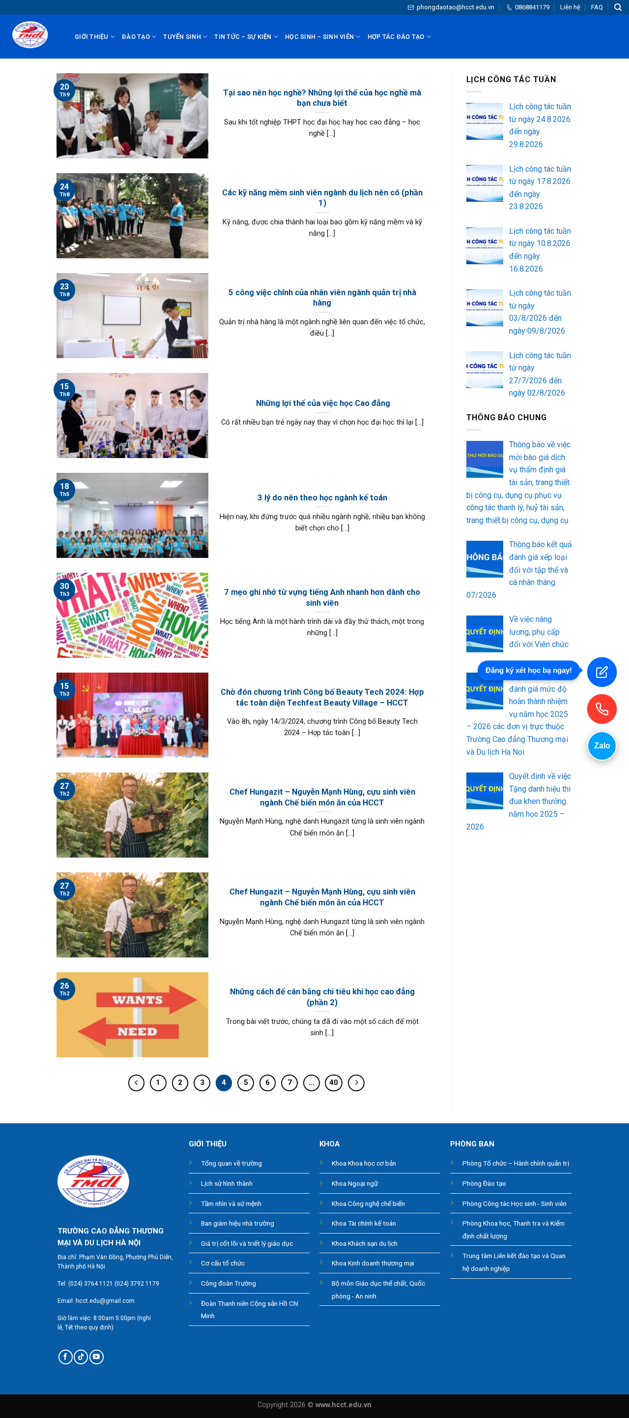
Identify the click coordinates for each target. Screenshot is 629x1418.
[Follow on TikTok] (81, 1357)
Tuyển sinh (182, 36)
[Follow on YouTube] (96, 1357)
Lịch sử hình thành (227, 1183)
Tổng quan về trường (231, 1163)
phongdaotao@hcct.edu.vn (455, 7)
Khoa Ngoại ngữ (355, 1183)
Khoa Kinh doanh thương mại (373, 1263)
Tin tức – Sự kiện (242, 36)
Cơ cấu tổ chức (223, 1263)
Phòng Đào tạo (484, 1183)
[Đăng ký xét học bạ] (602, 672)
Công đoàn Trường (228, 1283)
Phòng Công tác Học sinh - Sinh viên (514, 1203)
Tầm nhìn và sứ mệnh (231, 1203)
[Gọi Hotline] (602, 709)
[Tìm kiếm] (618, 7)
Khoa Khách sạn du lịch (365, 1243)
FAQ (597, 7)
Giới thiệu (92, 36)
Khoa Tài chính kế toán (364, 1223)
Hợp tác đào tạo (396, 36)
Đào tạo (136, 36)
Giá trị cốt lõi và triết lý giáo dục (247, 1243)
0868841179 (532, 7)
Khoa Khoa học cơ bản (364, 1163)
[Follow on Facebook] (65, 1357)
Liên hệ (570, 7)
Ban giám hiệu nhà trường (237, 1223)
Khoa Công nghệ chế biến (368, 1203)
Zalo (602, 745)
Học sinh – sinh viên (319, 36)
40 (333, 1082)
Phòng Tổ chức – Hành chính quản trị (515, 1163)
